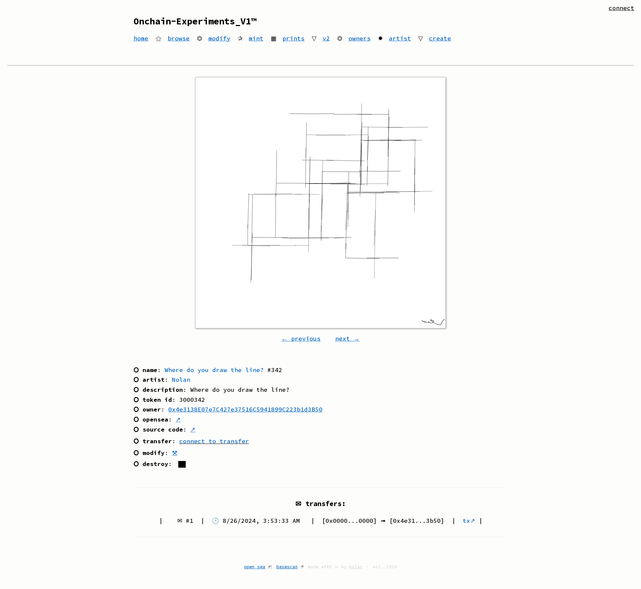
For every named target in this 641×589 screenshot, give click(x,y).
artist (400, 38)
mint (256, 38)
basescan (287, 566)
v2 (326, 38)
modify (219, 38)
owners (360, 38)
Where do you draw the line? (214, 370)
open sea (254, 566)
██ (182, 464)
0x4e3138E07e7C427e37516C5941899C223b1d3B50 (245, 409)
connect (621, 8)
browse (179, 38)
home (141, 38)
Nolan (181, 379)
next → (347, 338)
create (440, 38)
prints (293, 38)
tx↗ (469, 520)
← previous (300, 338)
